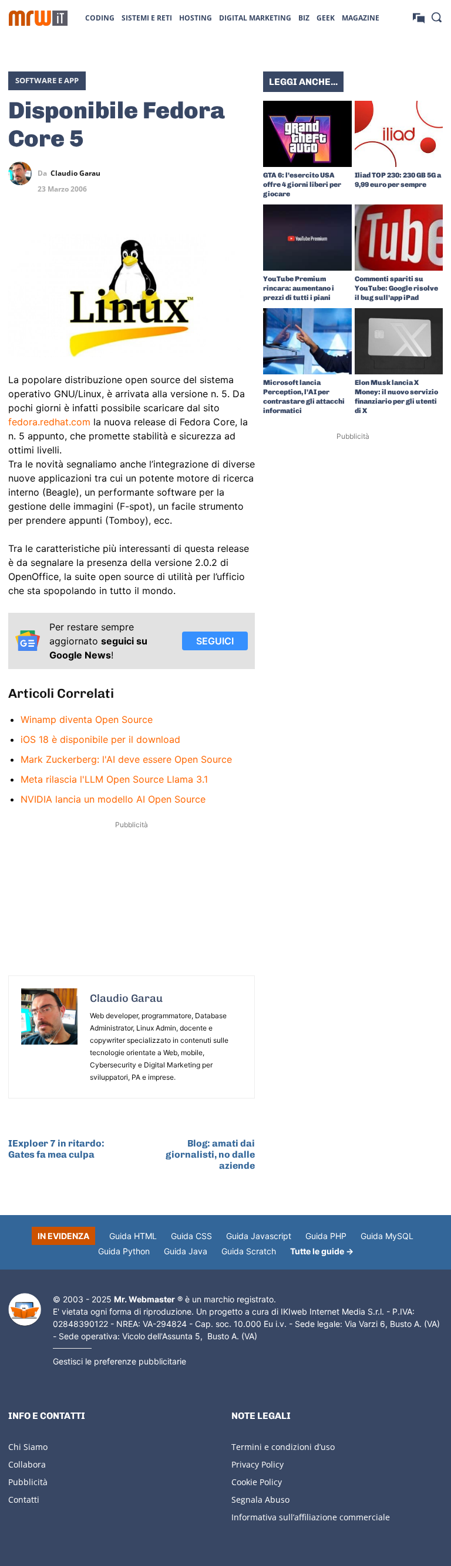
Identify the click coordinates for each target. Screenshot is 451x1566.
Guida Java (185, 1251)
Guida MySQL (387, 1236)
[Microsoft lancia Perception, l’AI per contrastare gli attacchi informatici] (307, 341)
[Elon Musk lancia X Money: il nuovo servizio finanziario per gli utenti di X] (399, 341)
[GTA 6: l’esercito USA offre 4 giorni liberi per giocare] (307, 134)
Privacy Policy (257, 1464)
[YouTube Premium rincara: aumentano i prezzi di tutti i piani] (307, 237)
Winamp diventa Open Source (87, 719)
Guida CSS (191, 1236)
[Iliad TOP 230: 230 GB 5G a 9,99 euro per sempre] (399, 134)
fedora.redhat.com (49, 422)
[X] (162, 173)
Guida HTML (133, 1236)
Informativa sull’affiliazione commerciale (310, 1517)
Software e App (47, 80)
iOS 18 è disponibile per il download (100, 739)
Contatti (23, 1499)
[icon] (419, 17)
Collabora (27, 1464)
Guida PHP (325, 1236)
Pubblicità (28, 1481)
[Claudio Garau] (23, 173)
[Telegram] (243, 173)
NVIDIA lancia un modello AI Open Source (113, 799)
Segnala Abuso (260, 1499)
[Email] (243, 201)
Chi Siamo (28, 1446)
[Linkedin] (189, 173)
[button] (436, 17)
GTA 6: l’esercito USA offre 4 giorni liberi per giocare (302, 184)
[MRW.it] (38, 18)
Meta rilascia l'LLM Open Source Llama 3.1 (114, 779)
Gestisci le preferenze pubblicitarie (119, 1361)
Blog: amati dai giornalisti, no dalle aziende (210, 1154)
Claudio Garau (75, 173)
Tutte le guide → (322, 1251)
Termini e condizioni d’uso (283, 1446)
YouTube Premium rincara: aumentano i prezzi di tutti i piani (298, 288)
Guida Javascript (258, 1236)
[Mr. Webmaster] (24, 1309)
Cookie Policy (256, 1481)
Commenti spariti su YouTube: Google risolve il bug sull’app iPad (396, 288)
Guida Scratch (248, 1251)
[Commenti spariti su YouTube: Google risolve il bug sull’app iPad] (399, 237)
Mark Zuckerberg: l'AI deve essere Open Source (126, 759)
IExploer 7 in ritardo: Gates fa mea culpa (56, 1149)
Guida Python (124, 1251)
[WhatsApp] (216, 173)
